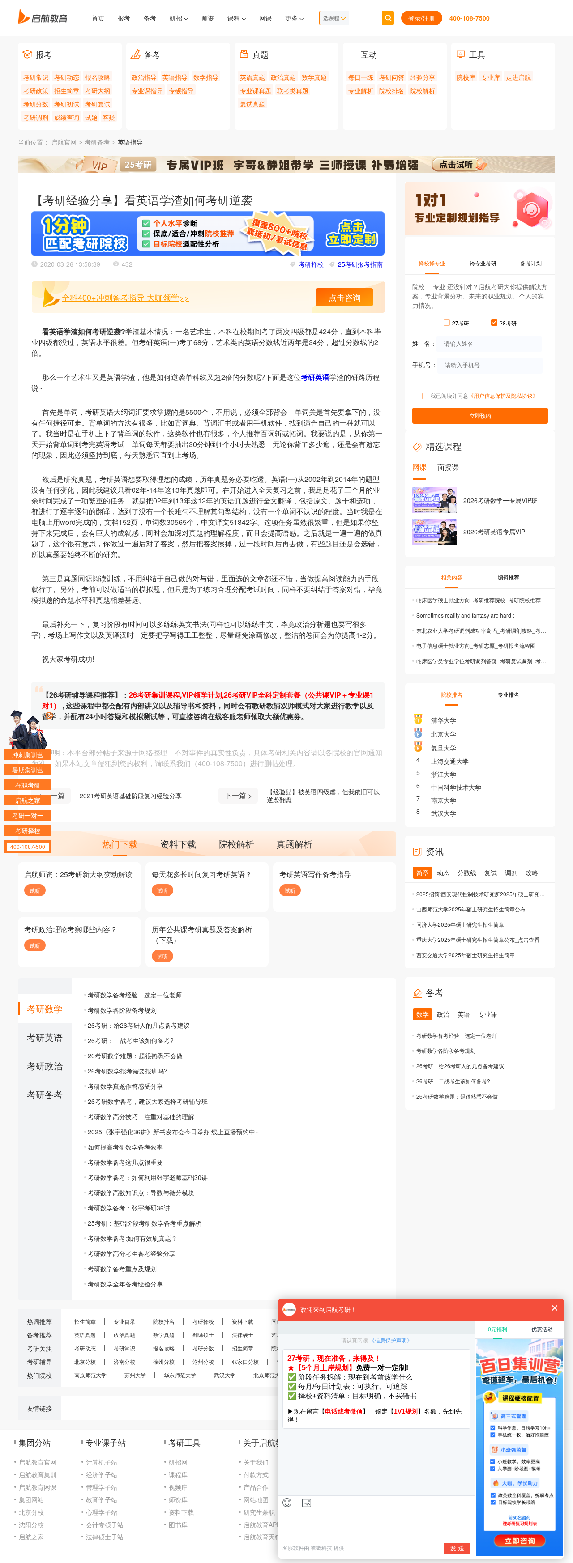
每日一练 (360, 76)
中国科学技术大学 (456, 787)
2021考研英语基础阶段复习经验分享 (131, 796)
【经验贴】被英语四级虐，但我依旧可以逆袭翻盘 (323, 796)
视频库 (178, 1487)
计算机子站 (101, 1462)
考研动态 (66, 76)
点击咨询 (345, 297)
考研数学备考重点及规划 (122, 1269)
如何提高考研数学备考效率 (125, 1147)
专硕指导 (181, 90)
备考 (150, 17)
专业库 (490, 76)
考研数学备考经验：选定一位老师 (135, 995)
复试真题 (252, 103)
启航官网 (64, 142)
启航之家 (31, 1537)
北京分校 (85, 1361)
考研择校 (311, 264)
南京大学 (443, 800)
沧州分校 (203, 1361)
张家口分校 (245, 1361)
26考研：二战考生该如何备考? (131, 1040)
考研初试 (66, 103)
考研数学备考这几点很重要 (125, 1162)
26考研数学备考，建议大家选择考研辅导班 (148, 1101)
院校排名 (391, 90)
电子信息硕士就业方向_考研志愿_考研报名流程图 (475, 645)
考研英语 (315, 377)
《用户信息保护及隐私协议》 (503, 395)
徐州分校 (164, 1361)
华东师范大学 (180, 1375)
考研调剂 (35, 117)
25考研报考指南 (360, 264)
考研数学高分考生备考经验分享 (131, 1253)
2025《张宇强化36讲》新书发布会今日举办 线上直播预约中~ (173, 1132)
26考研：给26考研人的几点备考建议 (139, 1025)
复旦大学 (443, 747)
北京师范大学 (269, 1375)
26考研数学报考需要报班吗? (127, 1071)
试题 (91, 117)
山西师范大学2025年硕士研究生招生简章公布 (471, 909)
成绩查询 (66, 117)
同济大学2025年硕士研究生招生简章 (460, 924)
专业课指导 (147, 90)
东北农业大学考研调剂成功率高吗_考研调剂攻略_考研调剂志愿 (481, 630)
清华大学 (443, 719)
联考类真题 (292, 90)
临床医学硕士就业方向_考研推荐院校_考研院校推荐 (478, 600)
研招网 (178, 1462)
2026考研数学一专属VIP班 (500, 500)
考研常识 (35, 76)
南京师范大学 (90, 1375)
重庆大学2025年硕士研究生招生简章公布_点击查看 (477, 939)
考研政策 (35, 90)
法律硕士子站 (105, 1537)
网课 (265, 17)
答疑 (109, 117)
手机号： (424, 364)
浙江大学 (443, 774)
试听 (35, 890)
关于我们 (256, 1462)
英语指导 (175, 76)
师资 (207, 17)
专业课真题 (255, 90)
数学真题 (314, 76)
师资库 (178, 1499)
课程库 (178, 1474)
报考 (124, 17)
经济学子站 (101, 1474)
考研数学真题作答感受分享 (125, 1086)
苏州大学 (135, 1375)
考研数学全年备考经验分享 (125, 1284)
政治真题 (283, 76)
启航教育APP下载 (268, 1524)
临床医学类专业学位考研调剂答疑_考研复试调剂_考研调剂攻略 (481, 660)
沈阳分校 (31, 1524)
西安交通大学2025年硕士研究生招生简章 (465, 954)
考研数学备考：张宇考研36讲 (129, 1208)
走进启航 (518, 76)
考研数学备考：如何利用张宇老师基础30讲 (148, 1177)
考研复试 (97, 103)
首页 (98, 17)
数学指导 (205, 76)
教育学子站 (101, 1499)
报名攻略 (97, 76)
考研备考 (97, 142)
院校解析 (422, 90)
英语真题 (252, 76)
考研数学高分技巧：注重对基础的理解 (141, 1116)
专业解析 (360, 90)
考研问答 (391, 76)
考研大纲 (97, 90)
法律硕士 (242, 1334)
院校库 (466, 76)
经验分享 (422, 76)
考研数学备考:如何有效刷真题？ (132, 1238)
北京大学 (443, 733)
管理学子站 (101, 1487)
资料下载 (242, 1321)
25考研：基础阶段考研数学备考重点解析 (144, 1223)
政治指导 (144, 76)
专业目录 (124, 1321)
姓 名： (424, 342)
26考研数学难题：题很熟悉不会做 (135, 1056)
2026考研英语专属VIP (494, 531)
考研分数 (35, 103)
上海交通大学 (450, 761)
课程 (234, 17)
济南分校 (124, 1361)
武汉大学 (443, 813)
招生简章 (66, 90)
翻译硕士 (203, 1334)
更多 (292, 17)
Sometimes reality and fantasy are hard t (465, 615)
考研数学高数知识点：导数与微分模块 (141, 1192)
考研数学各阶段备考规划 (122, 1010)
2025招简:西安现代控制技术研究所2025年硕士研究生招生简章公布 (481, 894)
